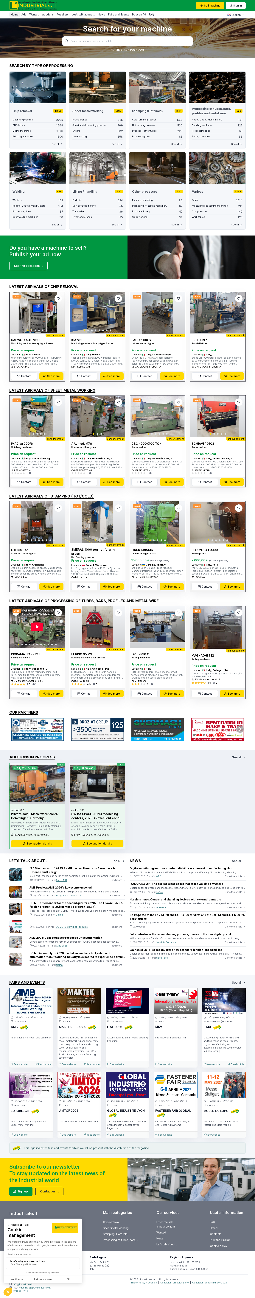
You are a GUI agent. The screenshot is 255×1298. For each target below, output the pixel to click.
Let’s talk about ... (83, 14)
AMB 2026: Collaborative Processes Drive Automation (65, 937)
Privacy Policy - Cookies (143, 1282)
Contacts (215, 1234)
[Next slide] (59, 313)
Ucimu (59, 914)
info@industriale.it (23, 1284)
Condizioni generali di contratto (209, 1282)
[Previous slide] (15, 313)
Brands (214, 1228)
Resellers (63, 14)
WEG (158, 876)
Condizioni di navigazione (174, 1282)
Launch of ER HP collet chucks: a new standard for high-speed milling (176, 949)
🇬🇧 (234, 15)
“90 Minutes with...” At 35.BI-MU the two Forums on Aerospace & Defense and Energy (72, 870)
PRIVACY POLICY (220, 1240)
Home (14, 14)
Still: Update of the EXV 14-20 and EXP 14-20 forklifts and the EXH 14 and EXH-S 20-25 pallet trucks (187, 916)
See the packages (27, 266)
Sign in (237, 5)
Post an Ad (139, 14)
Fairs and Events (118, 14)
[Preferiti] (58, 298)
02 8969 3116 (20, 1291)
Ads (23, 14)
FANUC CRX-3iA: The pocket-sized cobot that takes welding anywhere (176, 883)
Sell (212, 5)
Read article (45, 1064)
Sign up (22, 1191)
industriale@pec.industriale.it (34, 1287)
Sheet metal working (116, 1228)
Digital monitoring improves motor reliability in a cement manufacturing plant (181, 868)
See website (20, 1064)
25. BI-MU (61, 880)
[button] (28, 330)
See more (53, 376)
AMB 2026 (61, 945)
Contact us (47, 1191)
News (101, 14)
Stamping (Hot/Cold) (116, 1234)
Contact (26, 376)
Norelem (161, 907)
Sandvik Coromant (166, 942)
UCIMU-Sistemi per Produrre (72, 926)
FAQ (151, 14)
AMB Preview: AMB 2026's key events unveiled (60, 887)
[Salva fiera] (47, 994)
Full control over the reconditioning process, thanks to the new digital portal (180, 934)
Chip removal (111, 1222)
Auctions (48, 14)
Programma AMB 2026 (68, 895)
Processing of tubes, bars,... (120, 1240)
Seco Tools (162, 957)
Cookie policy (218, 1245)
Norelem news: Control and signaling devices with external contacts (175, 899)
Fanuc (159, 892)
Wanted (34, 14)
